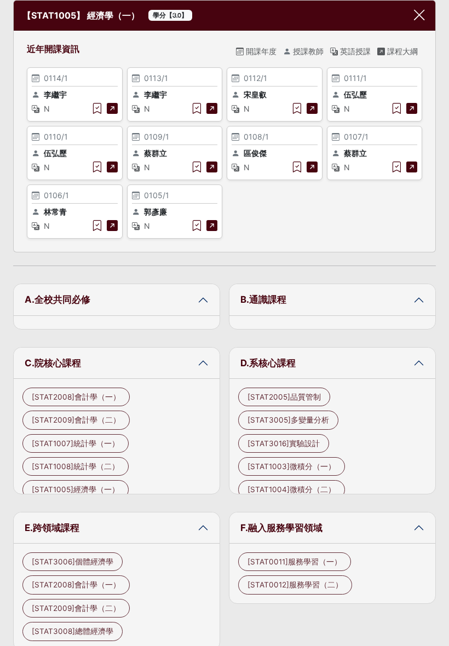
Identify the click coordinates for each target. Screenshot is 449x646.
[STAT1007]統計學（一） (75, 443)
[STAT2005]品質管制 (284, 397)
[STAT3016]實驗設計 (283, 443)
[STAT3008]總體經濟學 (72, 631)
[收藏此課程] (96, 108)
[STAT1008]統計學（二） (75, 466)
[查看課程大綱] (112, 108)
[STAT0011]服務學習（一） (294, 561)
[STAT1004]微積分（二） (291, 489)
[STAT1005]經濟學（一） (75, 489)
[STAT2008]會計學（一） (76, 397)
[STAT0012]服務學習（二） (295, 584)
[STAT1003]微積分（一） (291, 466)
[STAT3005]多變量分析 (288, 420)
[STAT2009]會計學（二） (76, 420)
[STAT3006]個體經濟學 (72, 561)
